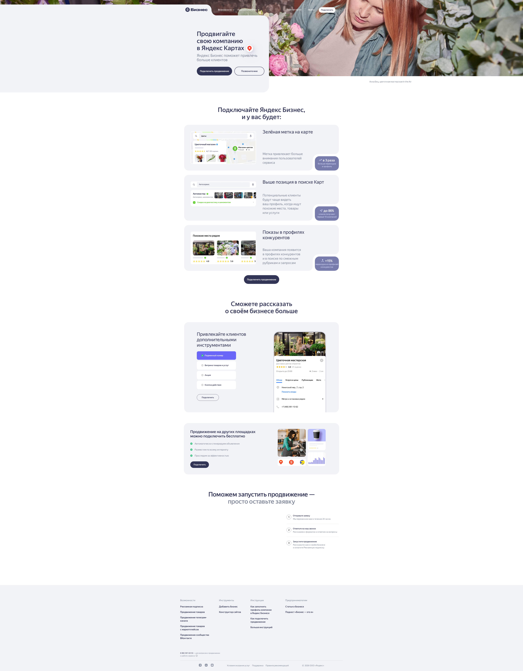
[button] (226, 10)
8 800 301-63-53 (186, 653)
